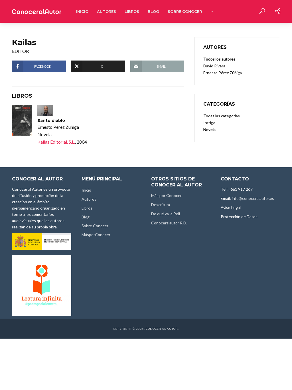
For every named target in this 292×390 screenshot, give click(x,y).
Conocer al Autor (162, 328)
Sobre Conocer (185, 11)
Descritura (160, 204)
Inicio (82, 11)
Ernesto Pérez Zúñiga (222, 72)
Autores (106, 11)
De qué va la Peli (165, 213)
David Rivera (214, 65)
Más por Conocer (166, 195)
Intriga (209, 122)
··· (211, 11)
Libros (132, 11)
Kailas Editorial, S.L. (56, 141)
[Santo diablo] (22, 120)
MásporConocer (96, 234)
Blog (153, 11)
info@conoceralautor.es (253, 198)
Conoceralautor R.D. (169, 222)
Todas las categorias (221, 115)
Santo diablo (51, 120)
